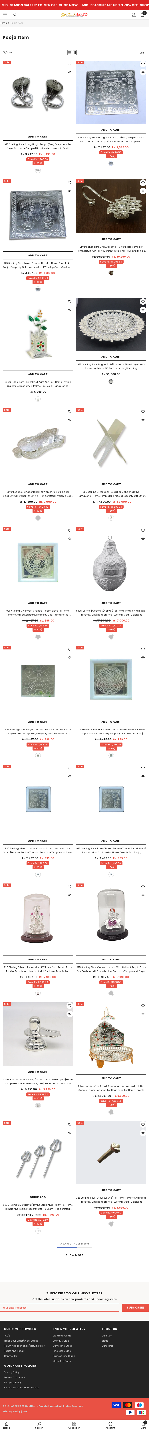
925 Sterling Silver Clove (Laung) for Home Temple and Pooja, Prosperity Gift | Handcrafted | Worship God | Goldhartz (111, 1199)
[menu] (5, 15)
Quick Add (38, 1197)
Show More (74, 1255)
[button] (69, 52)
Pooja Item (17, 22)
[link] (39, 1425)
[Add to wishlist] (70, 64)
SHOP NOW (34, 5)
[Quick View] (70, 72)
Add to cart (38, 136)
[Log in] (134, 15)
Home (3, 22)
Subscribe (135, 1307)
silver (38, 170)
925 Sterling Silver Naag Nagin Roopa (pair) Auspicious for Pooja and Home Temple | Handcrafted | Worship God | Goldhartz (38, 146)
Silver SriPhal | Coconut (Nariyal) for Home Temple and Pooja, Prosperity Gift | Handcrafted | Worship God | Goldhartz (111, 612)
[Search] (15, 15)
